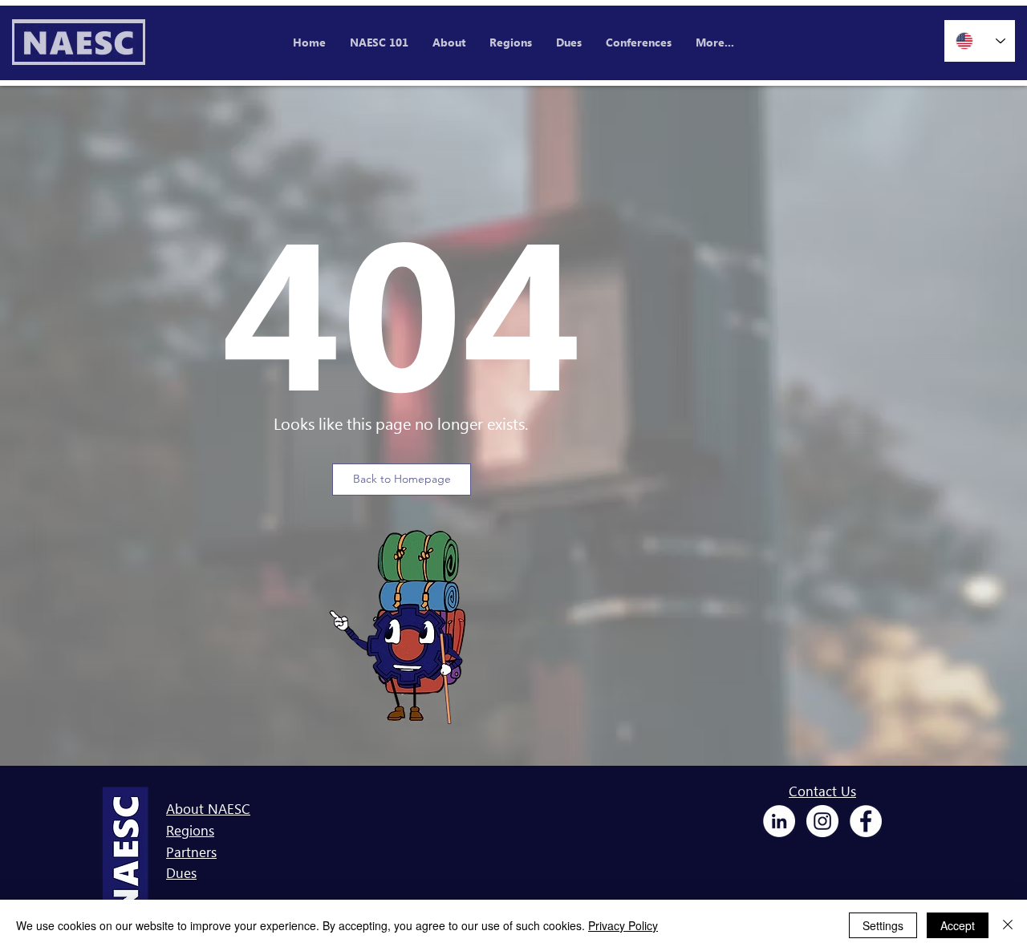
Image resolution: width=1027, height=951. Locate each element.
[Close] (1007, 925)
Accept (957, 925)
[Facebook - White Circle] (866, 821)
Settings (883, 925)
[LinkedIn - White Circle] (779, 821)
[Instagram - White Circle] (822, 821)
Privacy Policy (623, 925)
